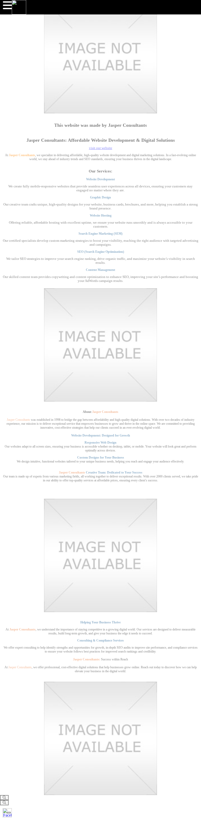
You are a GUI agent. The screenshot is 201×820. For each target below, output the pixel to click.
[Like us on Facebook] (7, 812)
